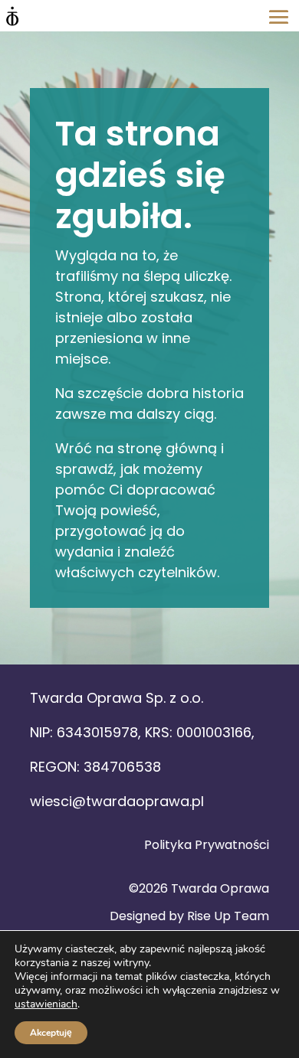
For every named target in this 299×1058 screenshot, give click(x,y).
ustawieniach (46, 1004)
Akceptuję (51, 1033)
